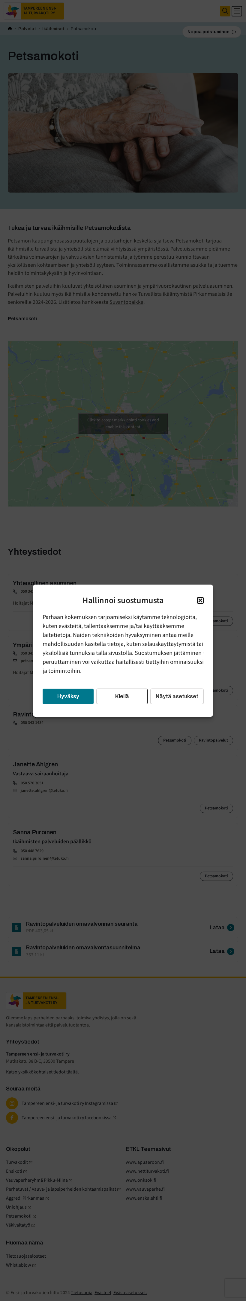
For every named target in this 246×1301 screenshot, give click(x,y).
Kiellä (122, 696)
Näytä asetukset (177, 696)
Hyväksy (68, 696)
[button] (200, 600)
